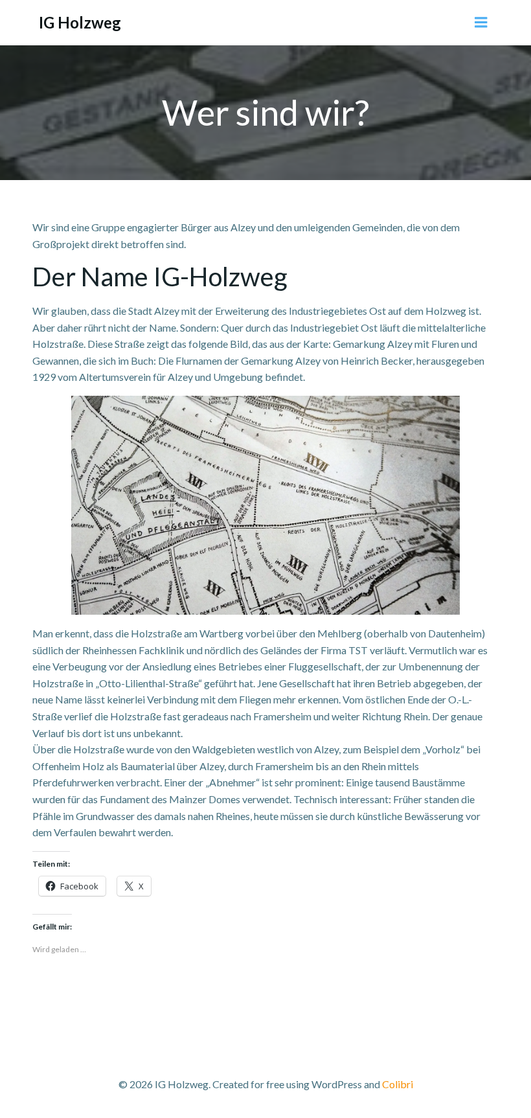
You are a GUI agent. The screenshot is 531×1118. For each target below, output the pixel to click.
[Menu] (481, 23)
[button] (265, 505)
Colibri (397, 1084)
